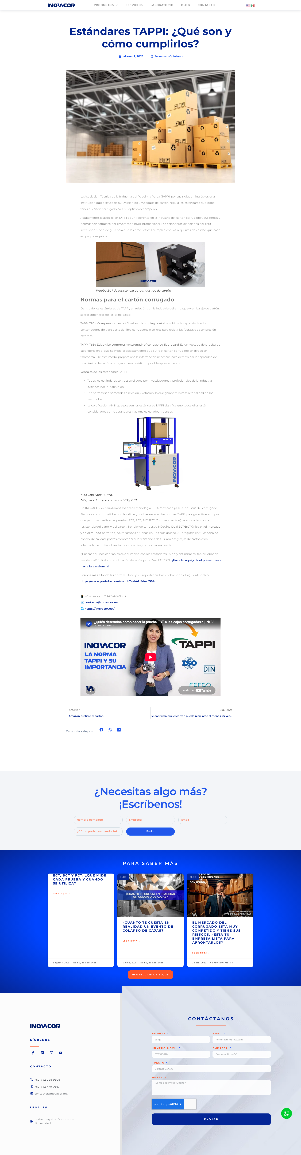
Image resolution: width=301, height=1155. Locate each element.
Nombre (159, 1033)
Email (218, 1033)
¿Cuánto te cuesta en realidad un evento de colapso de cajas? (148, 926)
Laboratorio (162, 5)
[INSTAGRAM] (51, 1053)
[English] (248, 5)
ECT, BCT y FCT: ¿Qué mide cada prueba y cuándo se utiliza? (79, 879)
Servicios (134, 5)
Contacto (206, 5)
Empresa (221, 1048)
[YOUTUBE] (60, 1053)
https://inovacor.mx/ (99, 608)
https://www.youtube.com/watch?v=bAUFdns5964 (117, 581)
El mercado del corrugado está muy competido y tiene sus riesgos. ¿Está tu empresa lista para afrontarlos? (216, 932)
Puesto (159, 1063)
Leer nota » (62, 894)
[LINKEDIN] (42, 1053)
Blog (185, 5)
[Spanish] (252, 5)
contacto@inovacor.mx (102, 602)
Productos (104, 5)
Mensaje (160, 1077)
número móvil (165, 1048)
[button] (101, 730)
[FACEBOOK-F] (33, 1053)
